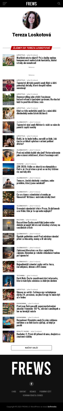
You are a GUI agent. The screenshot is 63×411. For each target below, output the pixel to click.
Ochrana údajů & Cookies (33, 395)
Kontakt (23, 391)
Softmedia (52, 407)
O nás (14, 391)
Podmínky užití (45, 391)
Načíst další (31, 348)
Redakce (33, 391)
